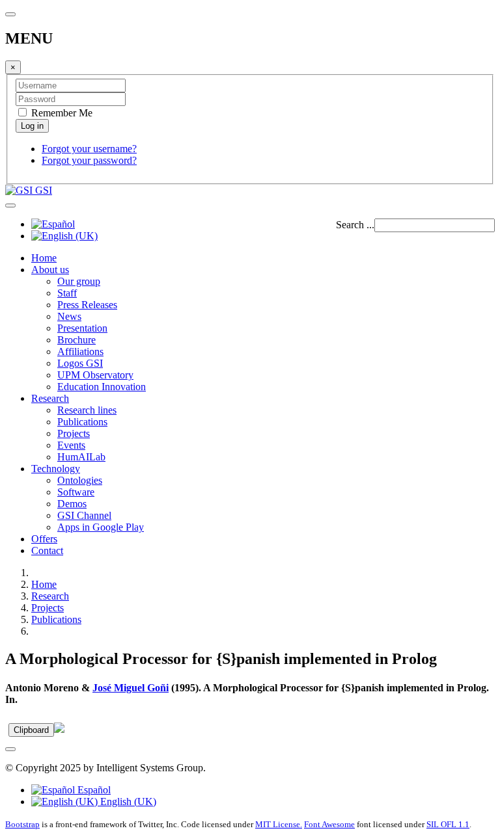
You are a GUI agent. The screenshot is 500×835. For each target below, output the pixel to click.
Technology (55, 468)
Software (75, 491)
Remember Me (60, 112)
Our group (78, 281)
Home (44, 257)
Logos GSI (80, 363)
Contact (47, 550)
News (69, 316)
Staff (67, 292)
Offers (44, 538)
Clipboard (31, 730)
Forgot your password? (89, 160)
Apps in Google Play (100, 527)
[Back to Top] (10, 749)
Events (71, 445)
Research (50, 398)
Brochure (76, 339)
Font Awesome (329, 824)
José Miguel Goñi (130, 687)
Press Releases (87, 304)
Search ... (355, 224)
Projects (73, 433)
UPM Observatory (95, 374)
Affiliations (80, 351)
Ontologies (79, 480)
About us (50, 269)
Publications (82, 421)
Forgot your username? (89, 148)
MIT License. (278, 824)
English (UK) (127, 801)
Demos (72, 503)
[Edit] (59, 729)
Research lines (87, 410)
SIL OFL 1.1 (447, 824)
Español (93, 789)
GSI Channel (84, 515)
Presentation (82, 328)
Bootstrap (22, 824)
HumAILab (81, 456)
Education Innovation (101, 386)
